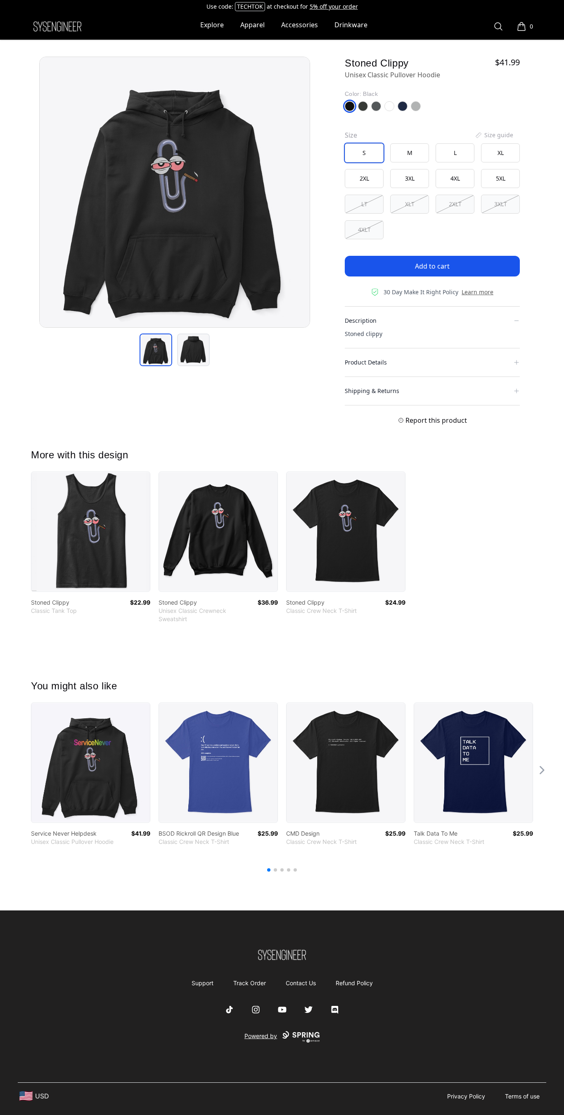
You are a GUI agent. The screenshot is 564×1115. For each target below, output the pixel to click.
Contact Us (301, 982)
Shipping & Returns (372, 391)
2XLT (455, 204)
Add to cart (432, 266)
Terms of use (522, 1096)
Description (361, 320)
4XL (455, 178)
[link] (90, 531)
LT (364, 204)
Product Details (366, 362)
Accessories (299, 24)
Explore (212, 24)
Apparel (252, 24)
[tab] (155, 349)
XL (501, 153)
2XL (364, 178)
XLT (410, 204)
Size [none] (351, 135)
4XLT (364, 229)
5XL (500, 178)
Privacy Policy (466, 1096)
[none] (493, 135)
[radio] (364, 152)
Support (202, 982)
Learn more (477, 292)
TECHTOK (250, 6)
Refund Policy (354, 982)
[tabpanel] (174, 192)
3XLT (500, 204)
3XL (410, 178)
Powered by (260, 1035)
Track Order (249, 982)
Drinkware (350, 24)
